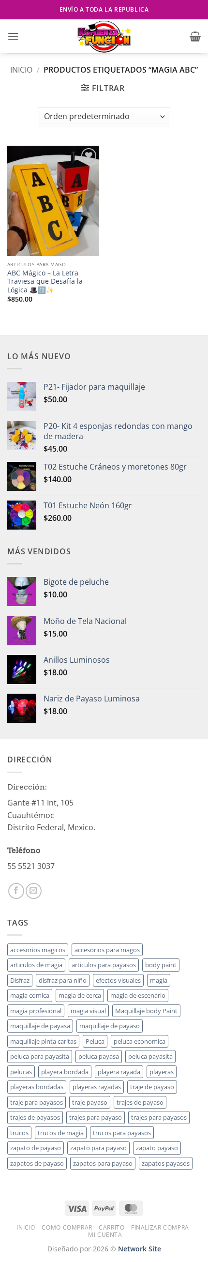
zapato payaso (157, 1147)
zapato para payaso (98, 1147)
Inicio (21, 69)
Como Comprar (67, 1227)
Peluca (95, 1041)
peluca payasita (150, 1056)
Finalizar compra (160, 1227)
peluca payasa (98, 1056)
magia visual (88, 1010)
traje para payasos (36, 1102)
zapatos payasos (166, 1163)
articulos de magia (36, 964)
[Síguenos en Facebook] (16, 891)
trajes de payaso (140, 1102)
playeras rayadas (97, 1086)
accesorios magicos (37, 949)
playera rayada (119, 1071)
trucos (19, 1132)
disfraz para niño (63, 980)
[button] (13, 36)
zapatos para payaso (103, 1163)
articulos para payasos (104, 964)
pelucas (21, 1071)
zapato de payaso (35, 1147)
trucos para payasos (122, 1132)
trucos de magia (61, 1132)
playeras (161, 1071)
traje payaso (89, 1102)
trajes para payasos (159, 1117)
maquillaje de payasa (40, 1025)
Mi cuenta (105, 1235)
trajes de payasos (35, 1117)
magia (158, 980)
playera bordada (65, 1071)
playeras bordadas (36, 1086)
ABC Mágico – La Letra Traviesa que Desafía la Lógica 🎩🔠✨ (45, 281)
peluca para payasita (39, 1056)
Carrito (111, 1227)
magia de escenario (137, 995)
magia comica (29, 995)
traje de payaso (152, 1086)
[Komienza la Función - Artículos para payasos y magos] (104, 36)
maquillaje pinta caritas (43, 1041)
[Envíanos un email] (34, 891)
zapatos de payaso (37, 1163)
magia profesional (35, 1010)
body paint (161, 964)
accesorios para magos (107, 949)
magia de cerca (80, 995)
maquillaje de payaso (109, 1025)
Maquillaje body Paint (146, 1010)
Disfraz (20, 980)
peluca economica (139, 1041)
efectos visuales (118, 980)
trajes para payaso (95, 1117)
